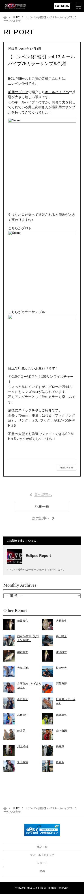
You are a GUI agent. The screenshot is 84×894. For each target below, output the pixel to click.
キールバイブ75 (57, 92)
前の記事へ (43, 495)
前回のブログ (18, 92)
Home (5, 17)
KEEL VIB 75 (66, 467)
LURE (16, 17)
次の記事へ (41, 518)
